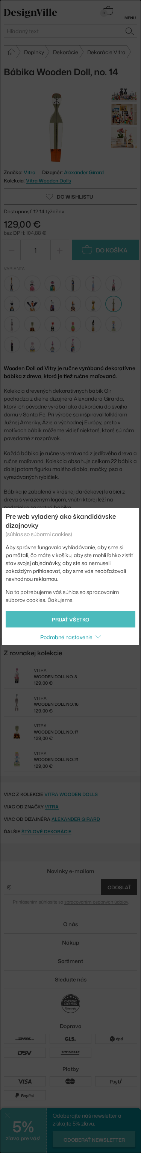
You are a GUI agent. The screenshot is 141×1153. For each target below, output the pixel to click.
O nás (70, 924)
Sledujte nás (70, 979)
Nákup (70, 942)
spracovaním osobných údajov (96, 902)
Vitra (52, 807)
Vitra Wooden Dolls (48, 180)
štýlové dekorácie (46, 831)
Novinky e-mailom (70, 871)
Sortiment (70, 961)
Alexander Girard (84, 172)
